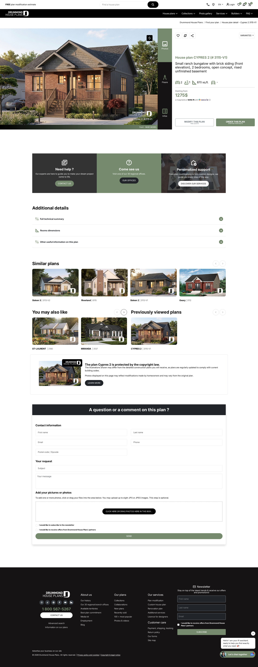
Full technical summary (51, 219)
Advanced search (56, 623)
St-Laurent (42, 348)
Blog (83, 624)
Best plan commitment (91, 612)
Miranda (89, 348)
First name (43, 432)
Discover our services (193, 183)
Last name (138, 432)
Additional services (156, 612)
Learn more (94, 383)
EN (219, 4)
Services (220, 13)
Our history (86, 600)
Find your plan (212, 22)
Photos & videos (121, 620)
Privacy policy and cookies (88, 655)
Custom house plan (157, 604)
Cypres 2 (141, 348)
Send (129, 536)
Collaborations (120, 604)
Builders (235, 13)
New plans (119, 608)
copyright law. (149, 364)
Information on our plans (56, 627)
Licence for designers (158, 616)
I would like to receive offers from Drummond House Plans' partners (67, 530)
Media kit (85, 616)
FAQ (248, 13)
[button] (153, 80)
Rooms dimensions (50, 230)
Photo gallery (205, 13)
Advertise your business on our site (47, 651)
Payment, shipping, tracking (160, 628)
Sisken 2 (139, 300)
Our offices (129, 180)
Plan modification (155, 600)
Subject (41, 468)
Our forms (152, 636)
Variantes (246, 35)
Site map (152, 640)
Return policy (154, 632)
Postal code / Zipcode (48, 452)
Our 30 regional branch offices (95, 604)
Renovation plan (155, 608)
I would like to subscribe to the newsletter (56, 525)
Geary (185, 300)
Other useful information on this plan (58, 242)
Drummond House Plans (191, 22)
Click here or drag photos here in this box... (129, 511)
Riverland (89, 300)
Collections (187, 13)
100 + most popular (123, 616)
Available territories (89, 608)
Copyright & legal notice (110, 655)
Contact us (64, 183)
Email (40, 442)
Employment (86, 620)
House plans (169, 13)
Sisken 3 (41, 300)
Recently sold (120, 612)
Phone (136, 442)
